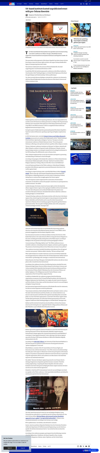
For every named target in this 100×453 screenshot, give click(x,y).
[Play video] (86, 4)
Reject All (10, 448)
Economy (31, 4)
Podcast (56, 4)
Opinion (51, 4)
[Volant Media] (86, 451)
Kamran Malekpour (45, 15)
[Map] (81, 4)
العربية (86, 1)
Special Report (44, 4)
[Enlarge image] (47, 101)
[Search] (84, 4)
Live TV (61, 4)
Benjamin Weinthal (34, 15)
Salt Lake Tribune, (39, 341)
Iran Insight (19, 4)
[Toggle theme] (90, 4)
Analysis (37, 4)
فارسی (89, 1)
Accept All (23, 448)
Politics (25, 4)
